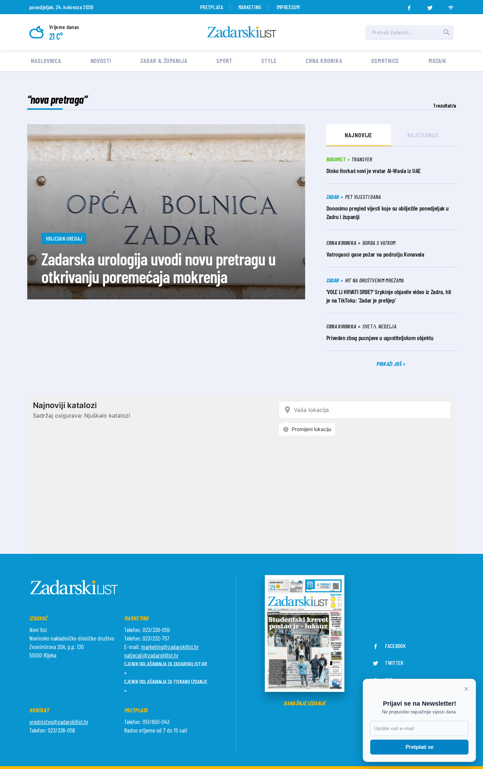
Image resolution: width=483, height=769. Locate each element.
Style (269, 60)
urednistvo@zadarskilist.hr (58, 721)
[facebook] (409, 5)
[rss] (451, 5)
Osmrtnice (385, 60)
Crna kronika (324, 60)
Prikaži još (390, 363)
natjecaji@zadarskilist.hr (151, 655)
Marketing (249, 7)
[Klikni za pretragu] (447, 32)
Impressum (288, 7)
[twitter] (430, 5)
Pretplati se (419, 747)
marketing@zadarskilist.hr (170, 646)
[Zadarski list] (242, 32)
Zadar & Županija (163, 60)
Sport (224, 60)
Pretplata (211, 7)
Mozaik (438, 60)
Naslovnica (46, 60)
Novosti (101, 60)
